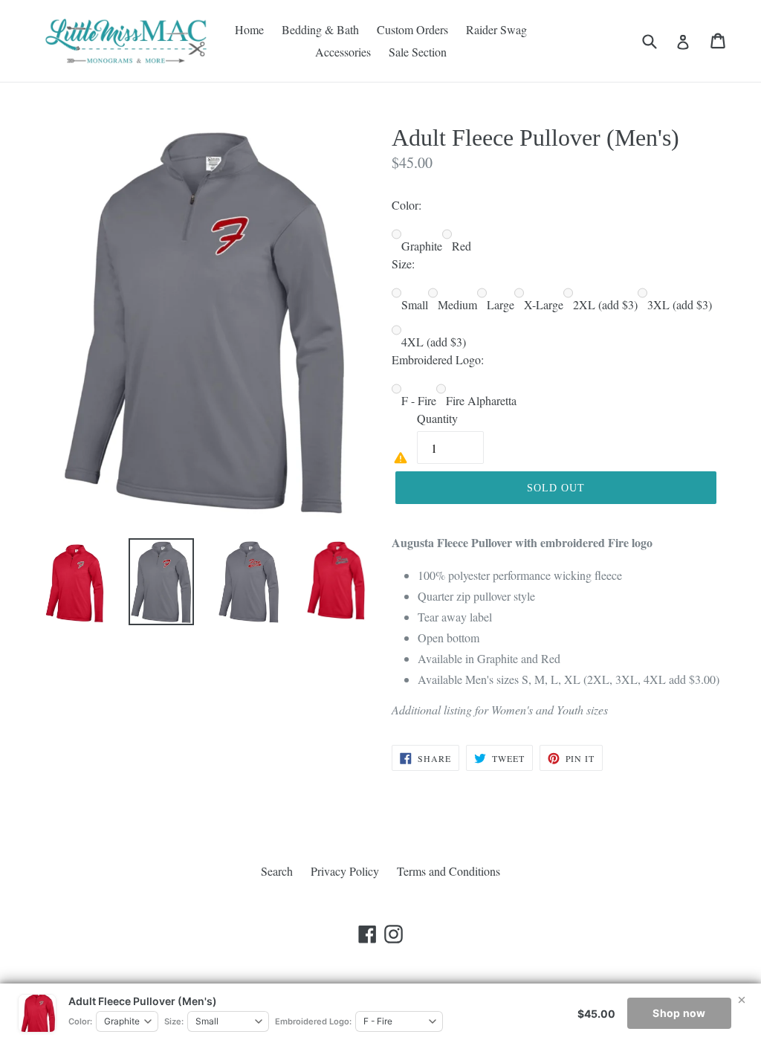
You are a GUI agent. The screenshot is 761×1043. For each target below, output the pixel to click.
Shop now (678, 1013)
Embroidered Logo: (313, 1021)
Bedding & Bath (320, 29)
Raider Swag (496, 29)
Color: (80, 1021)
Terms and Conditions (448, 871)
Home (249, 29)
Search (277, 871)
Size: (174, 1021)
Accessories (343, 51)
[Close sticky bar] (741, 999)
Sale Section (418, 51)
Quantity (437, 418)
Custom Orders (412, 29)
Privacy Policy (345, 871)
